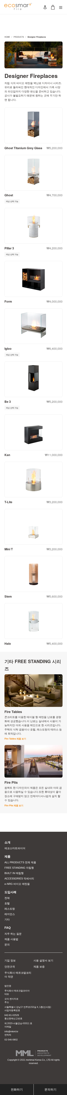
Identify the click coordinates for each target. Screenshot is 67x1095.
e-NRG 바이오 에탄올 (17, 883)
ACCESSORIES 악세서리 (19, 878)
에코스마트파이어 (14, 848)
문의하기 (50, 1089)
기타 (7, 919)
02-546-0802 (11, 1039)
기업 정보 (10, 960)
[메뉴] (61, 7)
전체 (7, 897)
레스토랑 (9, 908)
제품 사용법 (11, 939)
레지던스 (9, 914)
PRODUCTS (19, 37)
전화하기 (17, 1089)
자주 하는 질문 (13, 933)
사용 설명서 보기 (43, 960)
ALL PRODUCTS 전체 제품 (20, 862)
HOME (7, 37)
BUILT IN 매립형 (14, 873)
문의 (7, 944)
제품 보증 (39, 966)
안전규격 (9, 966)
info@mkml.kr (11, 1031)
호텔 (7, 903)
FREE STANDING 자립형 (19, 867)
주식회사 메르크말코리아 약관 (17, 974)
